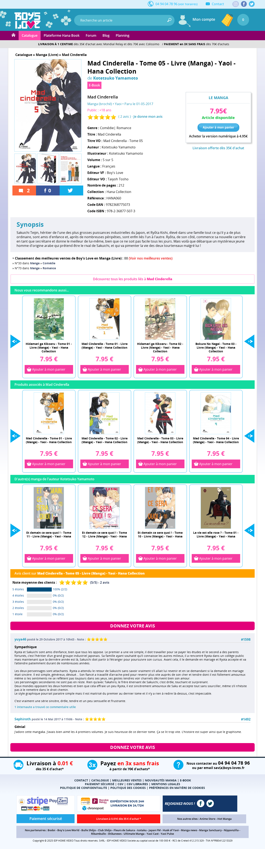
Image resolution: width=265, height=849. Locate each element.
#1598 (246, 639)
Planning (122, 35)
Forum (91, 35)
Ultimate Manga (134, 834)
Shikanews (115, 834)
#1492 (246, 719)
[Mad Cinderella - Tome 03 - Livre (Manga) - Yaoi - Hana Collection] (160, 413)
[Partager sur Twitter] (71, 190)
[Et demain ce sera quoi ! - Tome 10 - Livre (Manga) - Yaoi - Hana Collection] (160, 507)
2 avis (124, 116)
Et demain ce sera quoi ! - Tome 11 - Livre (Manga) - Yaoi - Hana (48, 534)
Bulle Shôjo (88, 830)
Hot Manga (224, 819)
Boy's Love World (68, 830)
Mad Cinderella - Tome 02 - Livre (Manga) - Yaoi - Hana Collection (105, 440)
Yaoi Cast (153, 834)
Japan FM (155, 830)
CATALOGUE (100, 780)
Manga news (189, 830)
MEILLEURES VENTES (127, 780)
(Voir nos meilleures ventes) (150, 258)
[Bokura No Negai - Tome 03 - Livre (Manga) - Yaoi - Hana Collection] (216, 319)
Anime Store (207, 819)
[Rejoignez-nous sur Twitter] (252, 4)
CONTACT (81, 780)
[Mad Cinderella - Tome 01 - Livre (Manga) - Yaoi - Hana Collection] (104, 319)
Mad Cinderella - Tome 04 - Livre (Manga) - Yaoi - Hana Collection (216, 440)
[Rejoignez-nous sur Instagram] (235, 4)
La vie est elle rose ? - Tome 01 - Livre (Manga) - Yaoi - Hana (215, 534)
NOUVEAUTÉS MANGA (161, 780)
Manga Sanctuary (210, 830)
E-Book (94, 85)
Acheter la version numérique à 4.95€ (218, 136)
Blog (106, 35)
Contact (218, 4)
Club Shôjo (105, 830)
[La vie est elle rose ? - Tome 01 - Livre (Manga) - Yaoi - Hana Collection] (216, 507)
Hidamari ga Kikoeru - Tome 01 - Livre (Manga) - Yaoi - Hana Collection (49, 347)
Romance (124, 128)
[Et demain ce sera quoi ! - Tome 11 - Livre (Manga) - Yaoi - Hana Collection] (49, 507)
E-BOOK (185, 780)
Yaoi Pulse (167, 834)
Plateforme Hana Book (62, 35)
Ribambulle (98, 834)
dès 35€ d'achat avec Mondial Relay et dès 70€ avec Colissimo (98, 44)
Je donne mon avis (148, 116)
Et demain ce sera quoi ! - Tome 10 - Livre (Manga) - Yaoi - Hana (160, 534)
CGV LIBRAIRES (137, 784)
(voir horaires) (188, 4)
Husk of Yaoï (171, 830)
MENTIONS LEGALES (165, 784)
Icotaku (142, 830)
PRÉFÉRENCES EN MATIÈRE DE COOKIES (177, 788)
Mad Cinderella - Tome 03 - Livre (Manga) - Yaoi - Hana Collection (160, 440)
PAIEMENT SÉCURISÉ (99, 784)
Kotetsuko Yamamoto (115, 78)
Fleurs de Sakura (124, 830)
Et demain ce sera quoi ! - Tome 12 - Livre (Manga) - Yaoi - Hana (104, 534)
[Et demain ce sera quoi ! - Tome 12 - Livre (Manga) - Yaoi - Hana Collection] (104, 507)
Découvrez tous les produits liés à (132, 279)
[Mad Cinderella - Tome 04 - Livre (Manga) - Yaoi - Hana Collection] (216, 413)
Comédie (107, 128)
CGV (120, 784)
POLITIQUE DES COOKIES (128, 788)
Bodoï (51, 830)
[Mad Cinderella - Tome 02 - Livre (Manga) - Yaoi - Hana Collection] (104, 413)
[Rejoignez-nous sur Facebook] (244, 4)
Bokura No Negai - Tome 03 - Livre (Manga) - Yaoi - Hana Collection (215, 347)
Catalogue (29, 35)
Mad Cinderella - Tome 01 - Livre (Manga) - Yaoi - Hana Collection (105, 345)
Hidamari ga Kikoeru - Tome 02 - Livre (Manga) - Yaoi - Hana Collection (160, 347)
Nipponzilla (231, 830)
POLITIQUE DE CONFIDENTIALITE (83, 788)
